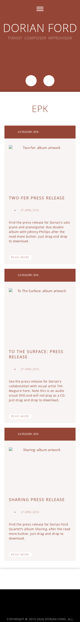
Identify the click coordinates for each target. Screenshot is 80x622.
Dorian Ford (40, 27)
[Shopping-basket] (31, 80)
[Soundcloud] (40, 54)
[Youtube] (60, 601)
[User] (48, 80)
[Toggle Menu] (40, 9)
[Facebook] (22, 54)
